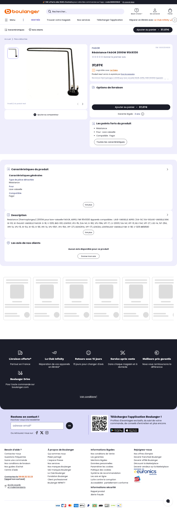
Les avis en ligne (98, 476)
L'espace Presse (55, 460)
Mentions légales (99, 460)
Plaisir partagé (54, 457)
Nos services (54, 463)
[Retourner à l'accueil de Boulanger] (21, 11)
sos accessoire (128, 74)
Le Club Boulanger (56, 473)
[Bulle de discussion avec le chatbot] (168, 501)
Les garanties (97, 457)
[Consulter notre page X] (41, 433)
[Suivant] (83, 104)
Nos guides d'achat (13, 466)
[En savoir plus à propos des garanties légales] (142, 114)
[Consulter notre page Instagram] (47, 433)
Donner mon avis (88, 256)
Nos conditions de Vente (103, 453)
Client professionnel (57, 479)
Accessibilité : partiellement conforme (109, 482)
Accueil (7, 39)
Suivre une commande (15, 460)
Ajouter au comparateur (47, 115)
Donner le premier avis (115, 57)
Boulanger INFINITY (56, 482)
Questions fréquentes (15, 457)
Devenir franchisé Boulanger (148, 457)
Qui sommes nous (57, 453)
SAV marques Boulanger (59, 469)
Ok (69, 425)
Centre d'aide (11, 469)
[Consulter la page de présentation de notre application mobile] (117, 430)
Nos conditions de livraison (17, 463)
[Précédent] (78, 104)
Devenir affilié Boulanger (146, 460)
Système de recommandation (106, 473)
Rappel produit (98, 491)
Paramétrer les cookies (102, 466)
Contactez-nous (12, 453)
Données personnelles (101, 463)
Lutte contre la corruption (103, 479)
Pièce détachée (20, 39)
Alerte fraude (97, 494)
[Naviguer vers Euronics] (153, 472)
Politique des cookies (101, 469)
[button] (175, 20)
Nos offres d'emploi (143, 453)
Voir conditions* (88, 396)
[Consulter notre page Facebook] (36, 433)
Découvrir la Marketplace (146, 463)
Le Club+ (114, 70)
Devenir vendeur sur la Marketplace (151, 466)
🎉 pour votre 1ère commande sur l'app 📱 (88, 2)
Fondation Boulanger (58, 476)
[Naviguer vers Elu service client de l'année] (153, 479)
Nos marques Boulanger (59, 466)
